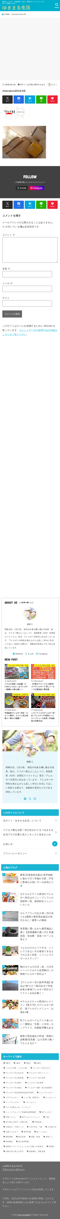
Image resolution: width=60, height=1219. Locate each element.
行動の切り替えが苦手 (14, 1151)
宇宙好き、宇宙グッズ (14, 1127)
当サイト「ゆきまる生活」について (22, 820)
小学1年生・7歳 (35, 1127)
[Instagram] (36, 188)
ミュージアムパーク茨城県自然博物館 (21, 1112)
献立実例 (21, 1137)
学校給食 (38, 1122)
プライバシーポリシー (15, 853)
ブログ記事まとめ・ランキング (18, 1107)
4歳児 (18, 1063)
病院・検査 (35, 1137)
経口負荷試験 (23, 1142)
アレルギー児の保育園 (14, 1078)
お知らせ (8, 844)
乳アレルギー (47, 1112)
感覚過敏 (9, 1137)
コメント (8, 234)
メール (7, 283)
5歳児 (28, 1063)
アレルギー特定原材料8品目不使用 (19, 1093)
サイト (5, 298)
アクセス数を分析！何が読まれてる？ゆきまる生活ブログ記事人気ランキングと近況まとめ (28, 832)
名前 (6, 268)
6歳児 (38, 1063)
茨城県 (51, 1146)
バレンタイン (30, 1102)
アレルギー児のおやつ (42, 1068)
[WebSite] (18, 654)
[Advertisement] (30, 49)
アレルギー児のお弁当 (14, 1073)
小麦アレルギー (12, 1132)
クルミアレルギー (46, 1093)
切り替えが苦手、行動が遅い (17, 1122)
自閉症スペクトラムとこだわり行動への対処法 (24, 1146)
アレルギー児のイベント (39, 1073)
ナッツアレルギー (13, 1102)
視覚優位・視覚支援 (37, 1151)
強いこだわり (41, 1132)
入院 (47, 1117)
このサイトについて (12, 1166)
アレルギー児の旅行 (14, 1083)
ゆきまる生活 (16, 7)
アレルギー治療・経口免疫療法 (39, 1088)
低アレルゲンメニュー (31, 1117)
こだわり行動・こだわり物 (16, 1068)
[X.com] (22, 188)
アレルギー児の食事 (35, 1083)
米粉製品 (9, 1142)
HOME (6, 14)
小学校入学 (52, 1127)
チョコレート (50, 1098)
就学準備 (27, 1132)
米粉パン (49, 1137)
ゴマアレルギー (12, 1098)
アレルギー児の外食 (37, 1078)
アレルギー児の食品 (14, 1088)
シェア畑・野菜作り (32, 1098)
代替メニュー (11, 1117)
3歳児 (8, 1063)
